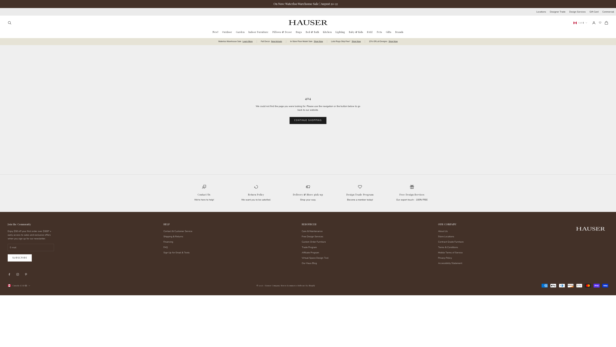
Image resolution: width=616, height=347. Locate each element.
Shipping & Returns (173, 236)
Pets (379, 32)
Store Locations (446, 236)
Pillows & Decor (282, 32)
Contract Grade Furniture (451, 241)
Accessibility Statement (450, 263)
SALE (370, 32)
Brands (399, 32)
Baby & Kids (356, 32)
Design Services (577, 11)
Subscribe (19, 257)
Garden (240, 32)
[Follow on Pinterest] (26, 274)
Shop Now (318, 41)
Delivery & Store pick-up (308, 194)
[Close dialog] (609, 261)
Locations (541, 11)
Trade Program (309, 247)
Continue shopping (308, 120)
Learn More (248, 41)
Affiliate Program (310, 252)
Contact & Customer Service (177, 231)
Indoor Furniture (258, 32)
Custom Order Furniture (314, 241)
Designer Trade (557, 11)
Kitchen (327, 32)
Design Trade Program (359, 194)
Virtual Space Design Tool (315, 257)
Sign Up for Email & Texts (176, 252)
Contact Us (204, 194)
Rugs (299, 32)
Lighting (340, 32)
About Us (443, 231)
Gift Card (594, 11)
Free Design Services (411, 194)
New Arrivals (276, 41)
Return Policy (256, 194)
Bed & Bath (312, 32)
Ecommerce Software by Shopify (301, 285)
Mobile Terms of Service (450, 252)
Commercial (608, 11)
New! (215, 32)
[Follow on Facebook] (9, 274)
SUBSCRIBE (564, 313)
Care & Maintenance (312, 231)
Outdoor (227, 32)
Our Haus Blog (309, 263)
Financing (168, 241)
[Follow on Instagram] (17, 274)
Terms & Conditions (448, 247)
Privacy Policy (445, 257)
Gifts (388, 32)
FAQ (165, 247)
